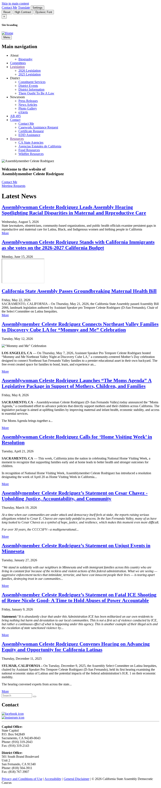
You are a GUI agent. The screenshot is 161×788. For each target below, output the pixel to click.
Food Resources (29, 150)
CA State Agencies (30, 142)
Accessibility (52, 779)
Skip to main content (15, 3)
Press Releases (28, 101)
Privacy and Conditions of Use (22, 779)
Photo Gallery (27, 108)
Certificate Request (31, 131)
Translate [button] (24, 7)
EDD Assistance (29, 135)
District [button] (15, 78)
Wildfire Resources (31, 154)
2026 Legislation (29, 70)
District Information (31, 89)
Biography (25, 59)
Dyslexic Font (43, 12)
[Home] (7, 33)
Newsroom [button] (17, 97)
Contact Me (26, 123)
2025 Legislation (29, 74)
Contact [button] (15, 120)
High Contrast (23, 12)
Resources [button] (17, 138)
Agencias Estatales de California (39, 146)
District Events (28, 85)
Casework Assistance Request (38, 127)
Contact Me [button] (9, 7)
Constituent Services (31, 82)
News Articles (27, 104)
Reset (6, 12)
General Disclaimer (76, 779)
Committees (18, 63)
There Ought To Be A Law (36, 93)
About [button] (14, 55)
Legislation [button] (17, 67)
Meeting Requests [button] (13, 186)
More (5, 233)
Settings (37, 7)
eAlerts (23, 112)
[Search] (34, 696)
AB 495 (15, 116)
